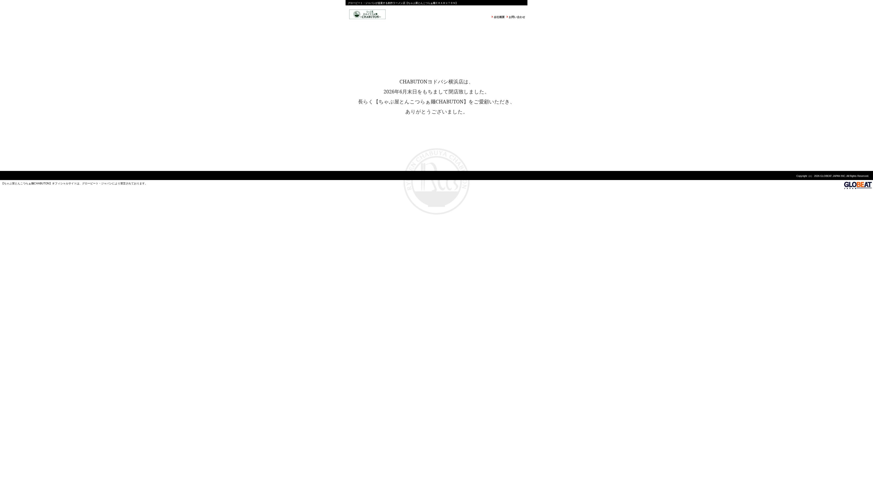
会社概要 (499, 17)
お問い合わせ (517, 17)
